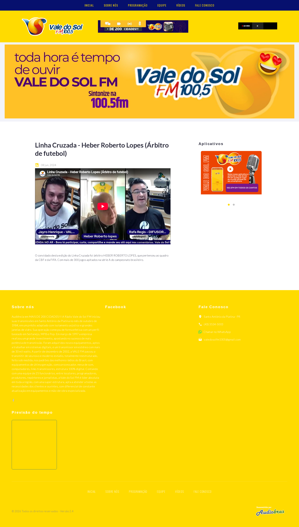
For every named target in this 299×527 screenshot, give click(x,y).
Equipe (161, 5)
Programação (138, 5)
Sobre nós (111, 5)
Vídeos (180, 5)
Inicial (89, 5)
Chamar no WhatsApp (217, 332)
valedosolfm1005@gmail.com (222, 339)
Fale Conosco (204, 5)
